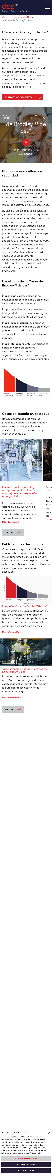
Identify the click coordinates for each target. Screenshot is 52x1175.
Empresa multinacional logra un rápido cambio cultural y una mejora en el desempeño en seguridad (19, 492)
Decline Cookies (26, 1165)
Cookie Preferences (26, 1159)
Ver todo (9, 709)
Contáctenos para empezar (19, 97)
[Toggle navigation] (48, 7)
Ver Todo (9, 532)
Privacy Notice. (36, 1153)
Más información (10, 522)
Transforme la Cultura (23, 17)
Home (5, 17)
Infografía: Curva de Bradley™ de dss (24, 606)
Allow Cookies (26, 1171)
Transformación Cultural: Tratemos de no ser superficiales (24, 670)
